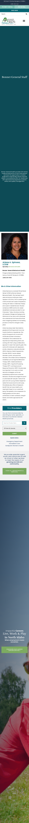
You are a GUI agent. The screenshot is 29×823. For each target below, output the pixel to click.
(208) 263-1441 (15, 4)
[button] (24, 21)
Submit (14, 433)
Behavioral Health (14, 266)
